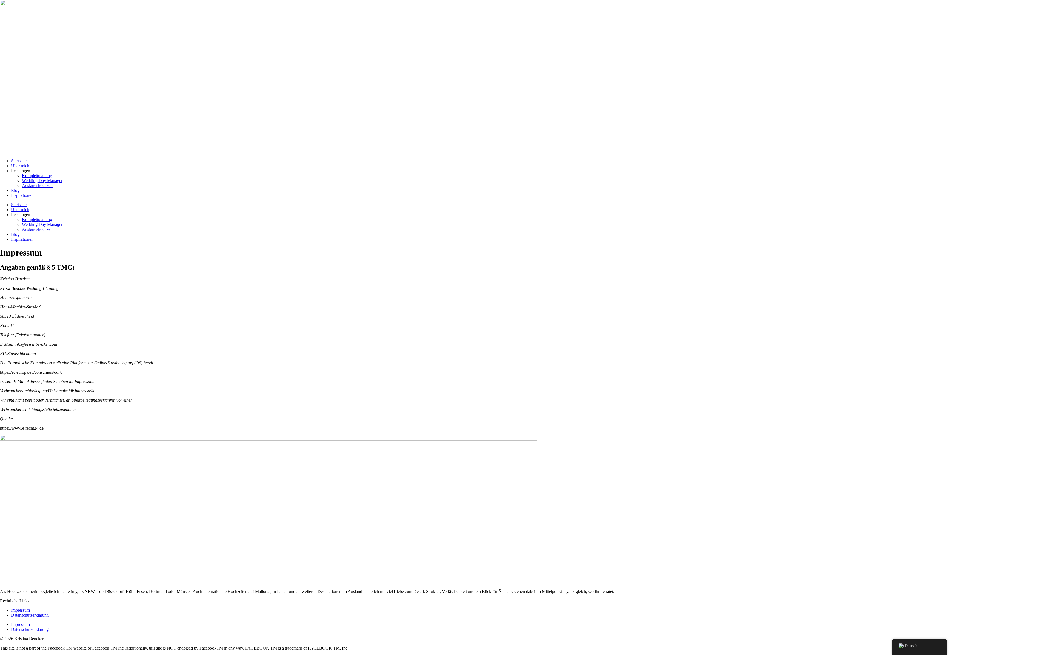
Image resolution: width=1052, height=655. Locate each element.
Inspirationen (22, 195)
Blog (15, 190)
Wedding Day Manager (42, 180)
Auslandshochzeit (37, 185)
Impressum (20, 610)
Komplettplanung (37, 175)
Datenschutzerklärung (30, 615)
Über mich (20, 165)
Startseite (19, 160)
